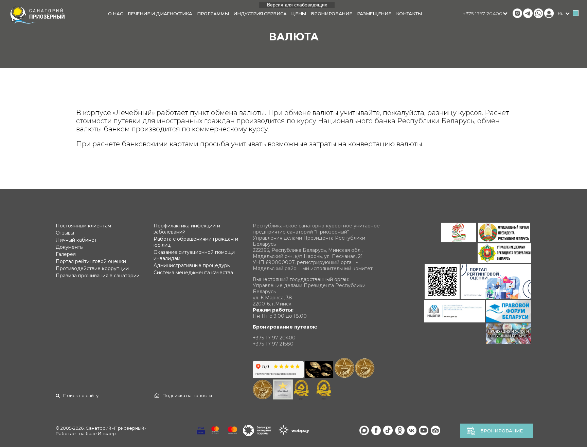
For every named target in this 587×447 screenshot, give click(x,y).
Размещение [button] (374, 13)
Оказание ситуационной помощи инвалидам (194, 255)
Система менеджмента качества (193, 272)
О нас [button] (115, 13)
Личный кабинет (76, 240)
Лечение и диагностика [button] (159, 13)
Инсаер (107, 433)
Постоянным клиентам (83, 226)
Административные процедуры (192, 265)
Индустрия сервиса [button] (259, 13)
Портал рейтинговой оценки (91, 261)
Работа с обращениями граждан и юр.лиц (196, 242)
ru (561, 13)
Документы (70, 247)
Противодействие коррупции (92, 268)
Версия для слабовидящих (297, 4)
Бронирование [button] (331, 13)
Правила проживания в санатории (98, 276)
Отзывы (65, 233)
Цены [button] (298, 13)
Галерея (66, 254)
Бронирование (501, 430)
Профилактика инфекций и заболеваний (187, 229)
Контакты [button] (409, 13)
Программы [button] (213, 13)
